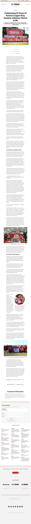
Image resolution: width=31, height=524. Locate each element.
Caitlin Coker (13, 290)
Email (3, 416)
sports (23, 379)
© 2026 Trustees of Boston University (11, 512)
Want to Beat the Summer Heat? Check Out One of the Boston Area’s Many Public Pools (15, 446)
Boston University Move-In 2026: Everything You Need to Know (15, 458)
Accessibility (22, 512)
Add (22, 384)
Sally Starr (16, 123)
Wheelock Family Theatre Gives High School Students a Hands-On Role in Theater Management (5, 449)
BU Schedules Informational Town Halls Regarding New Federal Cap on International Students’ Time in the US (25, 459)
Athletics (14, 379)
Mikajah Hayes (23, 305)
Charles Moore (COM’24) (16, 51)
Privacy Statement (18, 512)
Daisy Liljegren (21, 81)
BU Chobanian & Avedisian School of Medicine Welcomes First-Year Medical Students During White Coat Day (15, 452)
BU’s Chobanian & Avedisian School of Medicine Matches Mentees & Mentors (25, 430)
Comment (4, 409)
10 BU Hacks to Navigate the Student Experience (5, 454)
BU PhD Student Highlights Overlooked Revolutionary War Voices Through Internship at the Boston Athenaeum (25, 436)
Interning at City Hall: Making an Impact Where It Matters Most (25, 441)
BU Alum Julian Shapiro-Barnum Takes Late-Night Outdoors (5, 458)
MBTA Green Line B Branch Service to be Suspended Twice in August (25, 451)
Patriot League (19, 379)
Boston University (4, 0)
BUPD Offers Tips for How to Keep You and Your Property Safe (5, 444)
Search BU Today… (14, 498)
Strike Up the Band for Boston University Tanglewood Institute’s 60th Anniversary (25, 446)
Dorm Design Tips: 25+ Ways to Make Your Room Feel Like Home (5, 430)
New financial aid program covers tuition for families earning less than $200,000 (15, 436)
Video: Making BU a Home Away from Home (5, 434)
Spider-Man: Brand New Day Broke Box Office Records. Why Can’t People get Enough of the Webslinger (5, 439)
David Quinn (16, 199)
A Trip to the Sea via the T (25, 455)
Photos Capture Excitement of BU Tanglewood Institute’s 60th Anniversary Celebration (15, 441)
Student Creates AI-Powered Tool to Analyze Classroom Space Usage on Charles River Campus (15, 431)
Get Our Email (15, 472)
